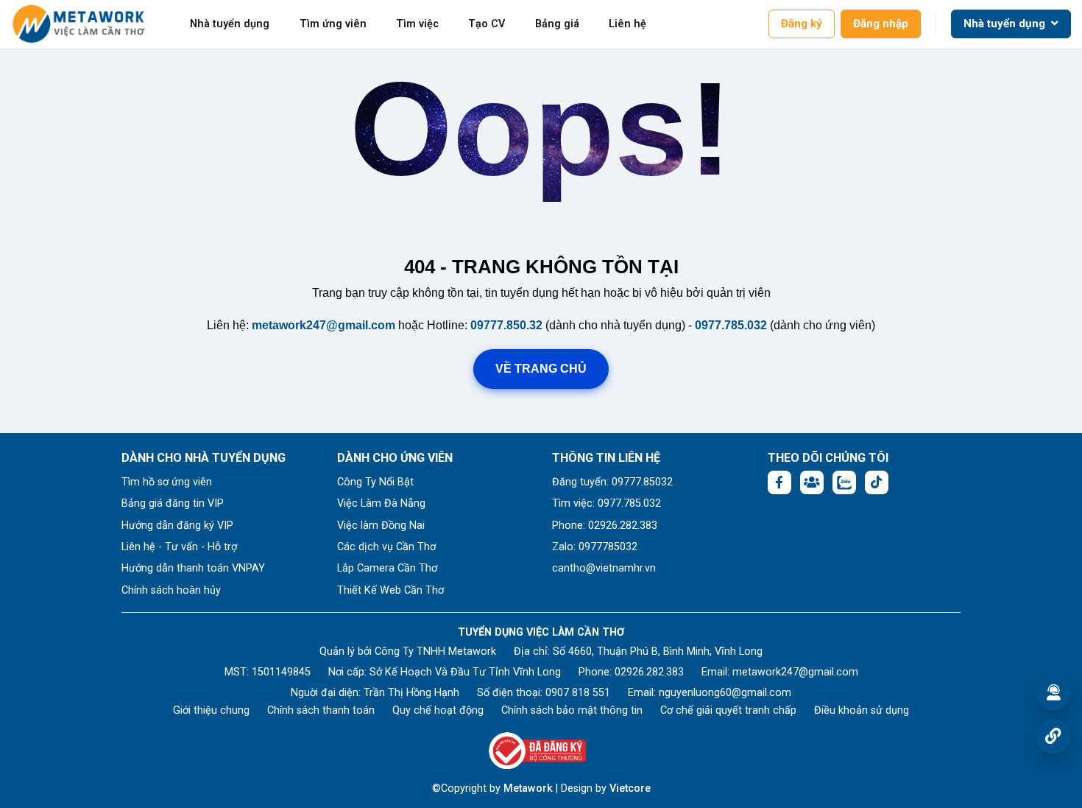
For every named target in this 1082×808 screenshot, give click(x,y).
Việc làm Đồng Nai (381, 525)
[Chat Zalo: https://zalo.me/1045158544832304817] (844, 482)
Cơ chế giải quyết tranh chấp (728, 710)
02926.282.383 (649, 672)
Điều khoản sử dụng (861, 710)
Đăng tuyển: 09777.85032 (612, 482)
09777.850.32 (506, 325)
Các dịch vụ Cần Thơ (386, 547)
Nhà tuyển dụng (229, 24)
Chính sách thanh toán (321, 710)
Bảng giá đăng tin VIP (172, 503)
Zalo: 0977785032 (594, 547)
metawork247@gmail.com (323, 325)
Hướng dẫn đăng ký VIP (177, 525)
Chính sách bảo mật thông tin (572, 710)
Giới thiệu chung (211, 710)
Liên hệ (627, 24)
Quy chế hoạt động (438, 710)
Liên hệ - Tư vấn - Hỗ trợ (179, 547)
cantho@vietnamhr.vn (604, 568)
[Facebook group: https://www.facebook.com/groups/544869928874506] (812, 482)
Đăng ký (801, 23)
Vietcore (630, 788)
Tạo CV (486, 24)
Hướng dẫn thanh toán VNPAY (193, 568)
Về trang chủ (541, 368)
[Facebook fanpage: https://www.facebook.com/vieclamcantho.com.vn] (779, 482)
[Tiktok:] (876, 482)
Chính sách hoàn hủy (171, 590)
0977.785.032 (731, 325)
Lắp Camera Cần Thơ (387, 568)
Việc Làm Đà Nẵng (381, 503)
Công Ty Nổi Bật (375, 482)
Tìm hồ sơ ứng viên (166, 482)
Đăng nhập (880, 23)
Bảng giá (557, 24)
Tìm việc (417, 24)
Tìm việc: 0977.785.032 (606, 503)
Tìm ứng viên (333, 24)
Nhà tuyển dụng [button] (1005, 23)
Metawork (528, 788)
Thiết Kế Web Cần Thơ (390, 590)
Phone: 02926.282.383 (604, 525)
